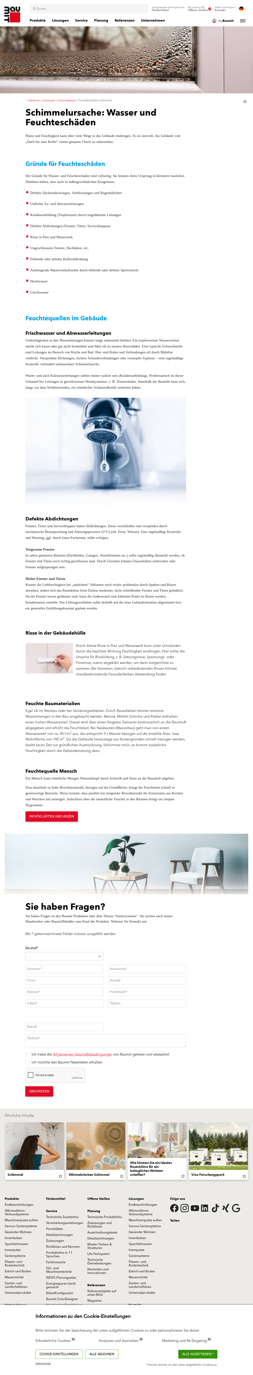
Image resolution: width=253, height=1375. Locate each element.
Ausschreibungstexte (102, 1232)
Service (51, 1211)
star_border (245, 101)
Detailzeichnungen (59, 1235)
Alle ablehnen (101, 1354)
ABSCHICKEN (39, 1091)
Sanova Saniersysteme (21, 1226)
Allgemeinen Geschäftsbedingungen (82, 1054)
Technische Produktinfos (104, 1217)
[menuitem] (168, 8)
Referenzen (96, 1285)
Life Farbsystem (98, 1254)
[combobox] (89, 8)
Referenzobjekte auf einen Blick (101, 1293)
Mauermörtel (14, 1277)
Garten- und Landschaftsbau (16, 1285)
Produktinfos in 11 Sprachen (59, 1254)
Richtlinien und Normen (63, 1247)
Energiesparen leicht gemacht (61, 1285)
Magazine (94, 1300)
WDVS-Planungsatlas (61, 1277)
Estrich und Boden (18, 1271)
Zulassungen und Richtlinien (99, 1224)
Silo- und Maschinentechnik (59, 1270)
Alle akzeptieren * (197, 1354)
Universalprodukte (18, 1293)
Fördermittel (55, 1199)
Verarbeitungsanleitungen (64, 1223)
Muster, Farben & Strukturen (99, 1246)
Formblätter (54, 1229)
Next (249, 1152)
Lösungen (136, 1199)
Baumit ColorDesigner (62, 1299)
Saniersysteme (15, 1256)
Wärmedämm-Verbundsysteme (17, 1212)
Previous (3, 1152)
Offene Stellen (98, 1199)
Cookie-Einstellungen (59, 1354)
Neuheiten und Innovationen (98, 1271)
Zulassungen (55, 1241)
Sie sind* (31, 948)
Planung (93, 1211)
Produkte (12, 1199)
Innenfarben (13, 1238)
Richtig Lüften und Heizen (51, 816)
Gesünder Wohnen (18, 1232)
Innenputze (13, 1250)
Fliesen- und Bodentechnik (15, 1263)
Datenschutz (43, 1363)
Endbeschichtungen (19, 1205)
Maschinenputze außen (21, 1220)
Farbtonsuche (56, 1262)
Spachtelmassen (16, 1244)
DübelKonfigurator (59, 1293)
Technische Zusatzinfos (62, 1217)
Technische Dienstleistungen (99, 1261)
